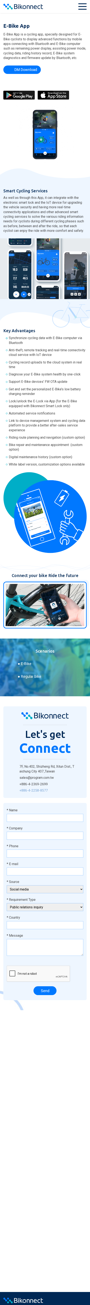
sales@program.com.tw (36, 778)
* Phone (12, 846)
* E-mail (12, 864)
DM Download (25, 69)
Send (45, 991)
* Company (15, 828)
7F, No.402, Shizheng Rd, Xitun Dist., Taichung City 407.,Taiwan (46, 769)
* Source (13, 882)
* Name (12, 810)
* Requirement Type (21, 900)
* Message (15, 936)
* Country (13, 917)
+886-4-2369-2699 (33, 784)
